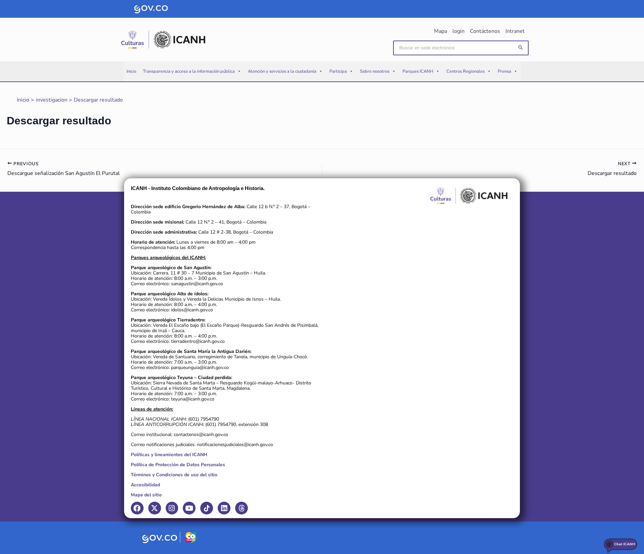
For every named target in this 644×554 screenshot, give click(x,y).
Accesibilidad (145, 485)
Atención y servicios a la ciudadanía (282, 71)
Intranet (515, 31)
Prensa (504, 71)
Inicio (131, 71)
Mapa (440, 31)
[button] (521, 48)
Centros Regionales (465, 71)
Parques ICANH (417, 71)
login (458, 31)
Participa (338, 71)
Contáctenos (485, 31)
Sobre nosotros (374, 71)
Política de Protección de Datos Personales (178, 464)
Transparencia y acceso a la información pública (189, 71)
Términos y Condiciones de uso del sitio (174, 475)
